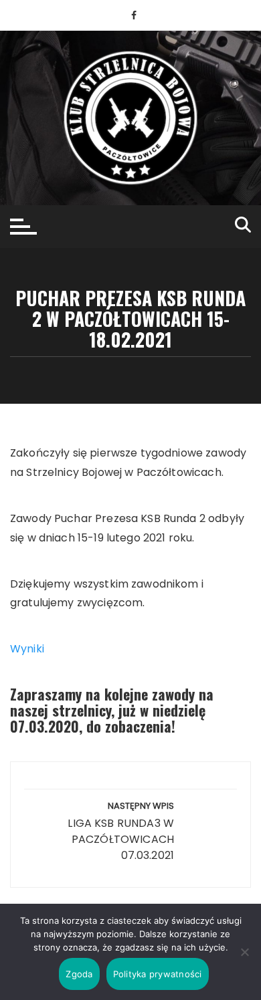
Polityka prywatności (157, 974)
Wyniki (27, 648)
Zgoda (79, 974)
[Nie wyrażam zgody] (244, 952)
